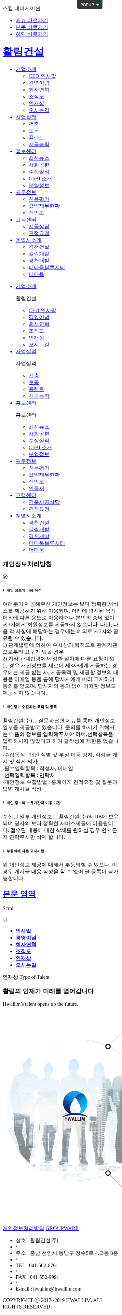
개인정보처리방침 (23, 1228)
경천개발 (39, 260)
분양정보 (39, 185)
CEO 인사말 (42, 76)
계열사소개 (29, 516)
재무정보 (26, 461)
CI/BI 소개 (40, 178)
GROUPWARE (62, 1228)
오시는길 (39, 110)
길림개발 (39, 253)
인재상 (36, 103)
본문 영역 (19, 894)
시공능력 (39, 144)
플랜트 (36, 137)
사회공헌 (39, 165)
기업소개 (26, 286)
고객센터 (26, 495)
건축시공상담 (44, 502)
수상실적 (39, 171)
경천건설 (39, 247)
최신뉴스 (39, 158)
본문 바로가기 (32, 27)
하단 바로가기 (32, 34)
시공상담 (39, 226)
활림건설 (23, 51)
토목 (34, 130)
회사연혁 (39, 89)
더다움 (36, 274)
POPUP (86, 6)
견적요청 (39, 233)
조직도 (36, 96)
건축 (34, 124)
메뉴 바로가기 (32, 20)
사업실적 (26, 351)
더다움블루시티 (47, 267)
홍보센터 (26, 403)
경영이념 (39, 83)
